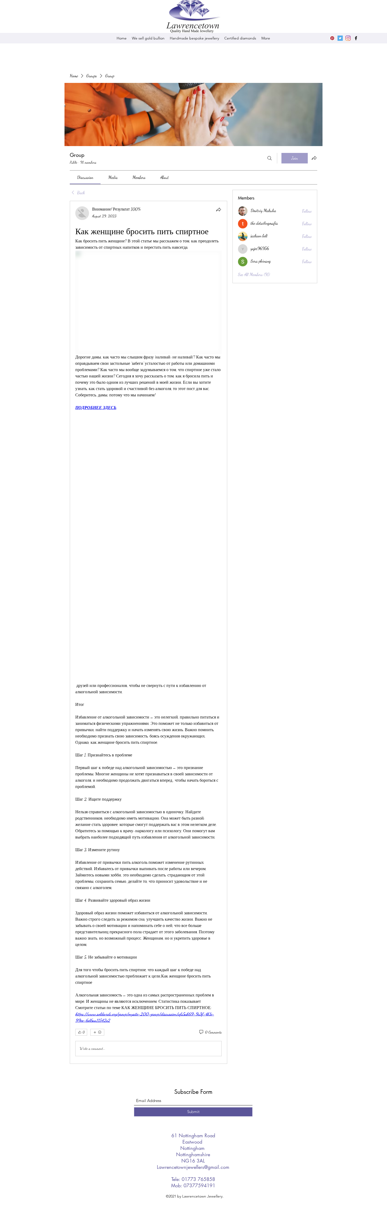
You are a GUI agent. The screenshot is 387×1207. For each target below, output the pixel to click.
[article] (148, 632)
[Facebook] (356, 38)
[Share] (218, 209)
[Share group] (314, 158)
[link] (85, 177)
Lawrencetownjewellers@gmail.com (193, 1167)
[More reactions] (97, 1032)
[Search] (269, 158)
